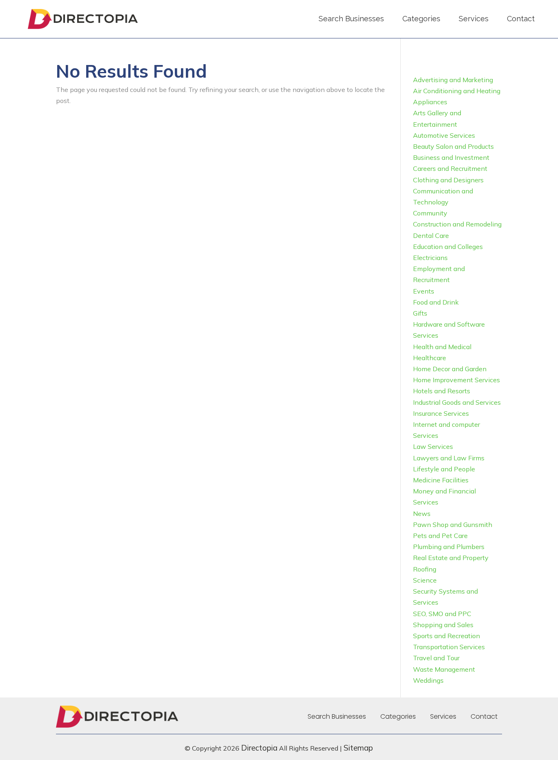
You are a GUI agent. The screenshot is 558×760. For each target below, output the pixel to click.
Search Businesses (351, 18)
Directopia (259, 748)
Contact (521, 18)
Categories (421, 18)
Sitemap (358, 748)
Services (474, 18)
